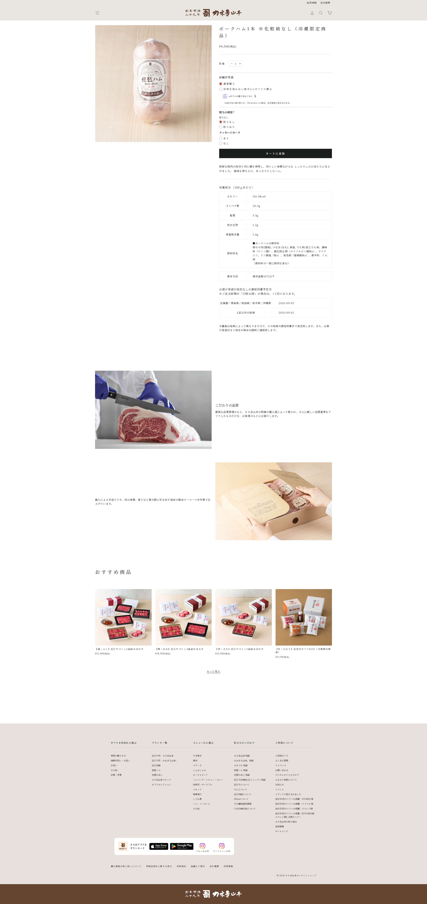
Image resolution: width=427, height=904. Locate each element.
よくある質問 (281, 760)
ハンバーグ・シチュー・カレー (208, 779)
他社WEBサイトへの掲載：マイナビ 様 (294, 803)
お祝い (114, 765)
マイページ (280, 765)
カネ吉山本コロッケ (161, 779)
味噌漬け (197, 794)
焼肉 (195, 760)
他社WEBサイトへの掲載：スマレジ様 (294, 808)
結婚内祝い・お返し (120, 760)
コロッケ (197, 789)
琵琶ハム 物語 (241, 770)
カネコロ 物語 (241, 765)
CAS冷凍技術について (245, 808)
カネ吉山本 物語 (242, 755)
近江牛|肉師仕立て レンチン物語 (250, 779)
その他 (114, 770)
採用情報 (312, 2)
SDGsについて (241, 798)
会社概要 (325, 2)
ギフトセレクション (161, 784)
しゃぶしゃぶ (199, 770)
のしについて (240, 789)
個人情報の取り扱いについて (126, 866)
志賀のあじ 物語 (242, 774)
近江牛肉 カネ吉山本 (162, 755)
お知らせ (279, 784)
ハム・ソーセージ (201, 803)
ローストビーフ (200, 774)
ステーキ (197, 765)
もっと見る (213, 671)
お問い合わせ (281, 770)
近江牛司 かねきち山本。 (165, 760)
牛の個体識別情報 (242, 803)
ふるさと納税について (286, 779)
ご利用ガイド (281, 755)
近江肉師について (242, 794)
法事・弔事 (116, 774)
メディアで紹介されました (288, 794)
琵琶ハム (156, 770)
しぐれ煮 (197, 798)
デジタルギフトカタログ (287, 774)
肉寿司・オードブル (202, 784)
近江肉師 (156, 765)
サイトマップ (281, 831)
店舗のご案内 (198, 866)
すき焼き (197, 755)
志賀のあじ (157, 774)
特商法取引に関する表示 (159, 866)
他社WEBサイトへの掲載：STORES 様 (294, 798)
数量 (222, 63)
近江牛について (241, 784)
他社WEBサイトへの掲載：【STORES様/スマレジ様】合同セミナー (295, 815)
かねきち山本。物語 (244, 760)
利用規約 (181, 866)
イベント (279, 789)
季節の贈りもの (118, 755)
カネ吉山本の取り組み (286, 821)
